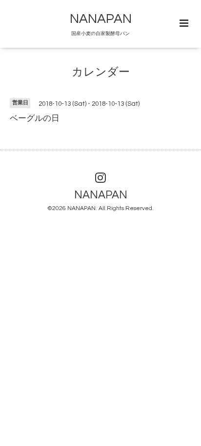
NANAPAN (101, 19)
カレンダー (101, 72)
